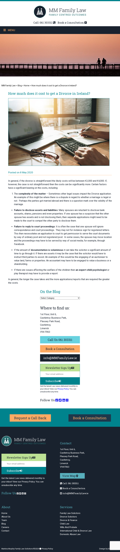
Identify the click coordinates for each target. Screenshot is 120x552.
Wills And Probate (68, 527)
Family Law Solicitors (70, 513)
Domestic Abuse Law (70, 534)
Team (4, 520)
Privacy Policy (63, 389)
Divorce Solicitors (68, 516)
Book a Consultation (71, 22)
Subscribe (52, 381)
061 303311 (73, 483)
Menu (11, 30)
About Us (5, 516)
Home (4, 513)
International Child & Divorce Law (76, 530)
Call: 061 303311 (43, 22)
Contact (5, 530)
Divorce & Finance (68, 520)
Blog (3, 523)
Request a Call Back (30, 418)
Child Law (64, 523)
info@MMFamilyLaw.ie (75, 493)
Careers (5, 527)
